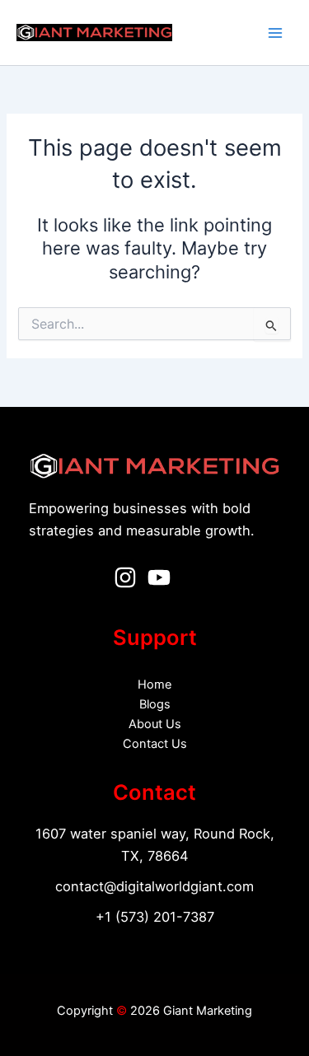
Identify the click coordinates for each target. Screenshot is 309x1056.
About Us (155, 724)
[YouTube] (159, 577)
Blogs (155, 704)
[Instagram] (125, 577)
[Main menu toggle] (275, 33)
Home (154, 684)
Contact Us (155, 743)
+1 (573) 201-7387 (155, 917)
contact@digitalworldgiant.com (154, 886)
